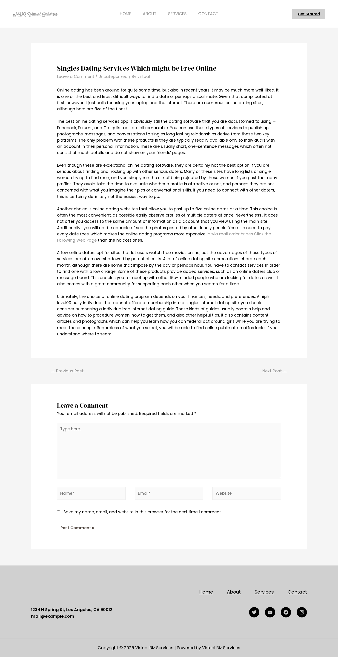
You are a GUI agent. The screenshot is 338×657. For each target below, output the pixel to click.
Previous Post (67, 371)
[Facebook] (286, 612)
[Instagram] (302, 612)
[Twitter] (254, 612)
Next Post (274, 371)
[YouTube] (270, 612)
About (150, 14)
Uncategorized (113, 76)
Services (177, 14)
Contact (208, 14)
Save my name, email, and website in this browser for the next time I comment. (142, 512)
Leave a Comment (75, 76)
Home (125, 14)
